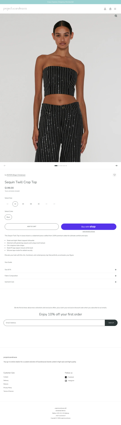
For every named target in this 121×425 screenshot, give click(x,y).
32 (7, 204)
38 (31, 204)
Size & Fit (8, 270)
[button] (116, 165)
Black (8, 217)
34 (15, 204)
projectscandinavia (65, 418)
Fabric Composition (11, 276)
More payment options (89, 231)
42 (46, 204)
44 (54, 204)
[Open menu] (115, 8)
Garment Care (9, 282)
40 (38, 204)
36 (23, 204)
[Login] (105, 8)
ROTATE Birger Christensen (16, 175)
